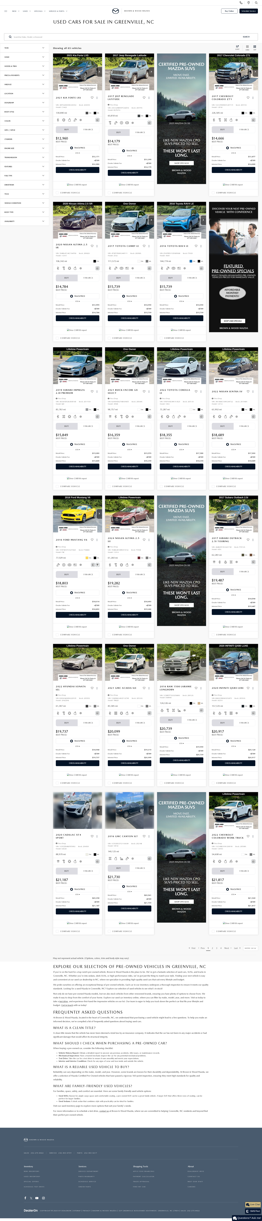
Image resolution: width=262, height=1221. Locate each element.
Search (246, 37)
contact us (104, 1111)
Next (227, 948)
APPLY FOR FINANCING (143, 1171)
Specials (38, 11)
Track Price (79, 148)
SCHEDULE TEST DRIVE (34, 1187)
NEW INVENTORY (31, 1171)
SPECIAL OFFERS (31, 1181)
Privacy (86, 1211)
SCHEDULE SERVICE (87, 1181)
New (14, 11)
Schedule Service (249, 11)
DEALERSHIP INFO (196, 1171)
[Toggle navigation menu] (4, 11)
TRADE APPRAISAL (141, 1181)
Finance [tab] (88, 130)
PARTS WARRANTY (86, 1176)
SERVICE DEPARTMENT (88, 1171)
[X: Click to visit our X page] (31, 1198)
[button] (99, 72)
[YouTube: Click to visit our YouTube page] (37, 1198)
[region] (77, 160)
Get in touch (67, 1005)
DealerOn (66, 1211)
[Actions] (97, 97)
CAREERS (191, 1187)
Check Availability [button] (77, 170)
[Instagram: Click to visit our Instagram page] (44, 1198)
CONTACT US (194, 1176)
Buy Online (229, 11)
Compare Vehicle (70, 193)
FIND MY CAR (139, 1187)
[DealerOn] (31, 1210)
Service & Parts (56, 11)
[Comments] (97, 120)
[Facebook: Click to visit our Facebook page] (25, 1198)
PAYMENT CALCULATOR (143, 1176)
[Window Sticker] (97, 565)
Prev (202, 948)
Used (25, 11)
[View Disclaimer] (80, 120)
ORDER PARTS (84, 1187)
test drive (63, 1001)
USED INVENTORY (32, 1176)
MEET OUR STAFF (195, 1181)
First (192, 948)
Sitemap (77, 1211)
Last (236, 948)
